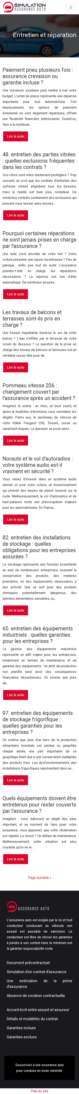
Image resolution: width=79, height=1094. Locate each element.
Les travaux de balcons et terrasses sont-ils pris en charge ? (32, 318)
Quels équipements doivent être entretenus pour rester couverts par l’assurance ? (39, 804)
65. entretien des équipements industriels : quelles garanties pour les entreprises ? (38, 634)
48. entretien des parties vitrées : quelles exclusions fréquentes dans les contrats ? (39, 160)
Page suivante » (39, 878)
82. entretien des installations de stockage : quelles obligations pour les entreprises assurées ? (39, 547)
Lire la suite (15, 136)
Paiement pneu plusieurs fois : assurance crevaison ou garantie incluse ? (38, 76)
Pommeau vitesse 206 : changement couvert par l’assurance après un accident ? (39, 391)
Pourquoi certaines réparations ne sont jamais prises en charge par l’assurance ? (39, 239)
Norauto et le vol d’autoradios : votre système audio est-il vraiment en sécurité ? (38, 465)
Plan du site (39, 1091)
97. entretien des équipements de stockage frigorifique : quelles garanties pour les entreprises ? (38, 722)
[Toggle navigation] (71, 7)
